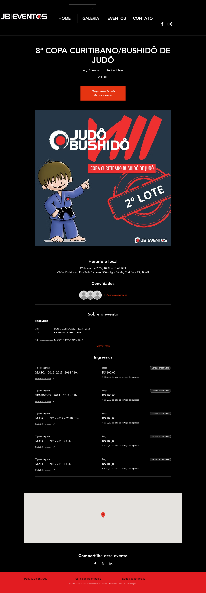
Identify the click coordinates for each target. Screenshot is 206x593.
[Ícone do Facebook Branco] (162, 24)
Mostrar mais (103, 346)
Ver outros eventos (103, 95)
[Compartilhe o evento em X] (103, 563)
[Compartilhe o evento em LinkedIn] (110, 563)
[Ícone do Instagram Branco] (170, 24)
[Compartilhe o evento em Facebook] (95, 563)
